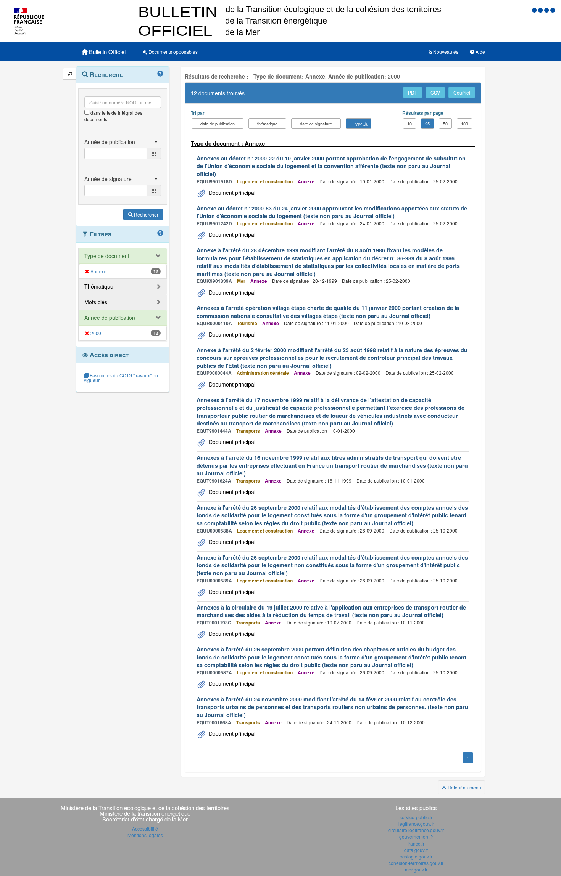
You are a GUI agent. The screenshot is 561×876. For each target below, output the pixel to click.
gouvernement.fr (416, 836)
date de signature (316, 123)
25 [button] (427, 123)
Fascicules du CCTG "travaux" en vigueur (121, 377)
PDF (412, 92)
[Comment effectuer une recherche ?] (160, 74)
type (359, 123)
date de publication (217, 123)
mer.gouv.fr (416, 869)
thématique (267, 123)
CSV (435, 92)
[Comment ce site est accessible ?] (535, 10)
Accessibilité (145, 828)
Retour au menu (464, 787)
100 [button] (464, 123)
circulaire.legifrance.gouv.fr (416, 830)
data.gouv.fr (416, 850)
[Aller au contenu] (541, 10)
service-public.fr (416, 817)
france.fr (416, 843)
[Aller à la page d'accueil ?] (552, 10)
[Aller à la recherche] (547, 10)
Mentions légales (145, 835)
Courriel (461, 92)
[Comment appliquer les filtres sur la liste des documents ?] (160, 233)
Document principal (231, 192)
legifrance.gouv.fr (416, 823)
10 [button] (409, 123)
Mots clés (95, 302)
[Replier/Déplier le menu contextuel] (70, 74)
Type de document (106, 256)
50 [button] (445, 123)
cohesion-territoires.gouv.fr (416, 863)
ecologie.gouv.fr (416, 856)
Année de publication (109, 317)
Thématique (98, 286)
